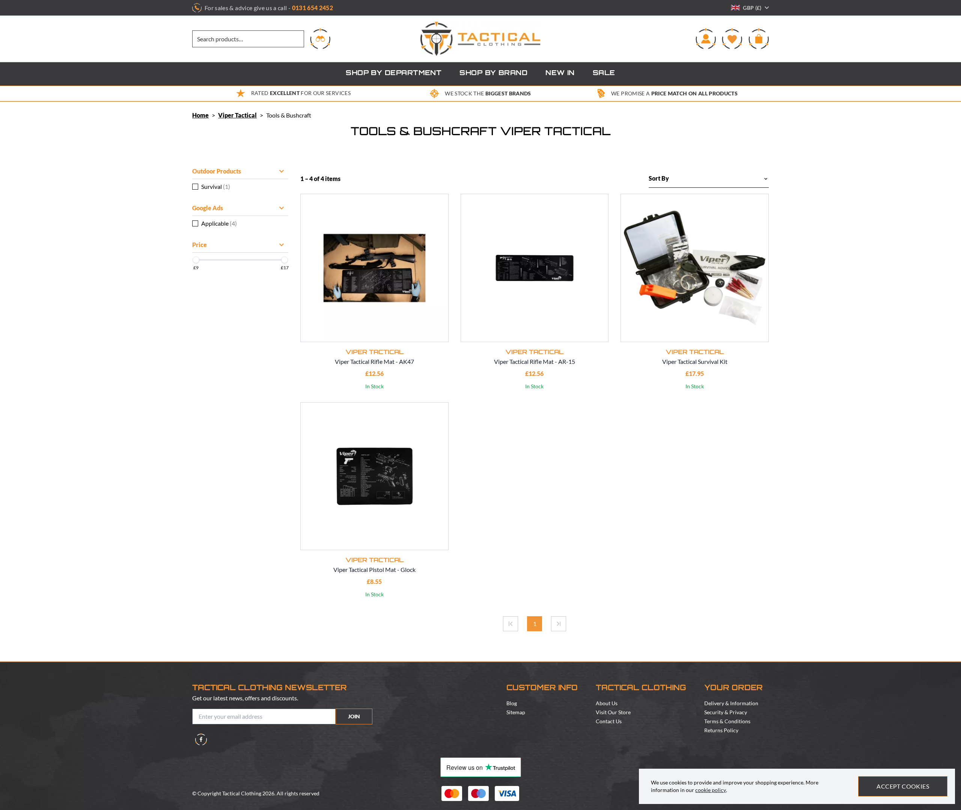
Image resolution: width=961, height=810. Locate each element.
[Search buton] (320, 39)
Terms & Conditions (727, 721)
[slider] (196, 259)
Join (354, 716)
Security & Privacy (725, 712)
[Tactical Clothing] (480, 39)
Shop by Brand (493, 73)
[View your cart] (759, 39)
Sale (604, 73)
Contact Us (609, 721)
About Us (607, 703)
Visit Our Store (613, 712)
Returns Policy (721, 730)
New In (560, 73)
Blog (511, 703)
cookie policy (710, 790)
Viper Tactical (237, 115)
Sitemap (515, 712)
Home (200, 115)
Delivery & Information (731, 703)
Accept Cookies (903, 786)
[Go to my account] (706, 39)
